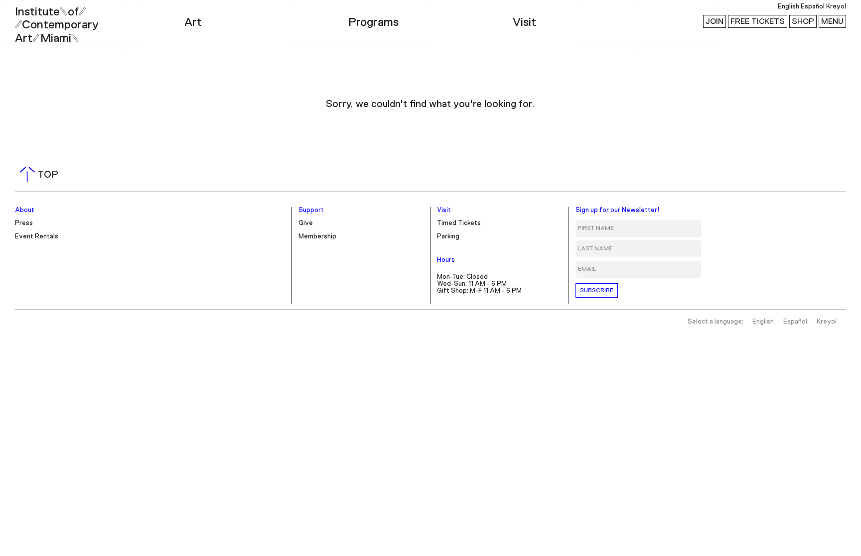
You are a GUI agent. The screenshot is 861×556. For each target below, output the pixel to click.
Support (311, 210)
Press (24, 223)
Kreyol (836, 6)
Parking (448, 236)
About (24, 210)
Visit (524, 22)
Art (193, 22)
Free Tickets (757, 21)
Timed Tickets (459, 223)
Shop (803, 21)
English (788, 6)
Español (813, 6)
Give (305, 223)
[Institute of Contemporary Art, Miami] (30, 20)
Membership (317, 236)
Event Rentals (36, 236)
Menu (832, 21)
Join (714, 21)
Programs (373, 22)
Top (41, 175)
